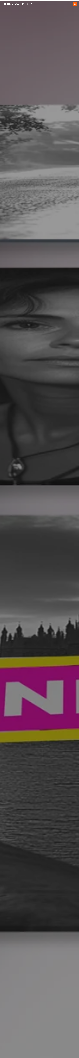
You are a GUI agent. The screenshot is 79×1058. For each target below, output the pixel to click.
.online (11, 4)
